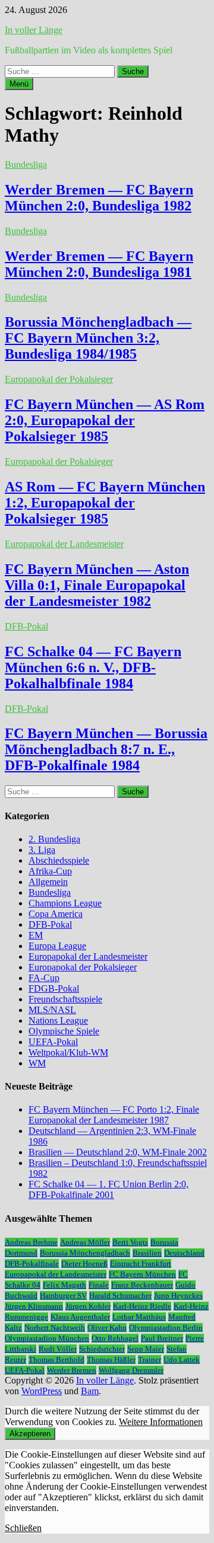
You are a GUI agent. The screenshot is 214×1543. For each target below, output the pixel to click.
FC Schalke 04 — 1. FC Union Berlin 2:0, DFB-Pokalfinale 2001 (108, 1189)
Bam (90, 1391)
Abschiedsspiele (59, 860)
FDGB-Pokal (54, 988)
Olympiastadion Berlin (166, 1327)
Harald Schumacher (120, 1295)
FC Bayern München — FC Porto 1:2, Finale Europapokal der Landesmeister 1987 (114, 1114)
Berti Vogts (130, 1242)
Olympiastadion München (47, 1338)
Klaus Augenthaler (80, 1316)
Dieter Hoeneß (84, 1263)
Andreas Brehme (31, 1242)
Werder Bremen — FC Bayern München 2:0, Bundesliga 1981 (99, 264)
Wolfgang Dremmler (131, 1370)
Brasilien (147, 1252)
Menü (19, 83)
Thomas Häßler (111, 1359)
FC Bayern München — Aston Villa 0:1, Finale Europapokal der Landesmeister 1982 (97, 585)
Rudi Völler (58, 1348)
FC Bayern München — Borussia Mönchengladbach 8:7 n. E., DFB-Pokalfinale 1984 (106, 749)
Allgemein (48, 882)
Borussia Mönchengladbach (85, 1252)
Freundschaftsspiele (65, 999)
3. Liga (42, 850)
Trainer (149, 1359)
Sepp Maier (145, 1348)
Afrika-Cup (50, 871)
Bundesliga (26, 164)
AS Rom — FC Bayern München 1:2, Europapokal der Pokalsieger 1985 (105, 502)
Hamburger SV (63, 1295)
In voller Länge (33, 30)
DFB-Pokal (26, 626)
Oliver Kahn (107, 1327)
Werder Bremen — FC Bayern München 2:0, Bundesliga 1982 (99, 197)
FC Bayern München (142, 1274)
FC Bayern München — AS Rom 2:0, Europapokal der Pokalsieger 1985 (104, 420)
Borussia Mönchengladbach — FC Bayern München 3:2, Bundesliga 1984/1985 (98, 338)
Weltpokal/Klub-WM (68, 1052)
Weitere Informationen (161, 1422)
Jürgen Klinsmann (34, 1306)
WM (37, 1063)
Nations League (58, 1020)
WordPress (41, 1391)
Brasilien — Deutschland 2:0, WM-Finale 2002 (118, 1152)
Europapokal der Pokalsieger (59, 379)
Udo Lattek (181, 1359)
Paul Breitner (162, 1338)
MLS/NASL (52, 1010)
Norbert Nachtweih (54, 1327)
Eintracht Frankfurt (140, 1263)
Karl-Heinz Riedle (142, 1306)
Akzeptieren (30, 1433)
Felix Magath (64, 1284)
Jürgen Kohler (88, 1306)
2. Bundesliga (54, 839)
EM (36, 935)
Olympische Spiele (64, 1031)
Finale (99, 1284)
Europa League (57, 946)
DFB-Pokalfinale (32, 1263)
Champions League (65, 903)
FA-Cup (44, 978)
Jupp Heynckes (178, 1295)
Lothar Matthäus (139, 1316)
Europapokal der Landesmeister (64, 544)
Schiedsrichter (102, 1348)
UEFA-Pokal (53, 1042)
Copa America (56, 914)
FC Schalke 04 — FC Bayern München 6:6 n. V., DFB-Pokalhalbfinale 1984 (93, 667)
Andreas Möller (85, 1242)
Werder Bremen (71, 1370)
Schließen (23, 1528)
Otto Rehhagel (115, 1338)
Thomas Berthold (56, 1359)
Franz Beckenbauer (142, 1284)
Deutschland (184, 1252)
